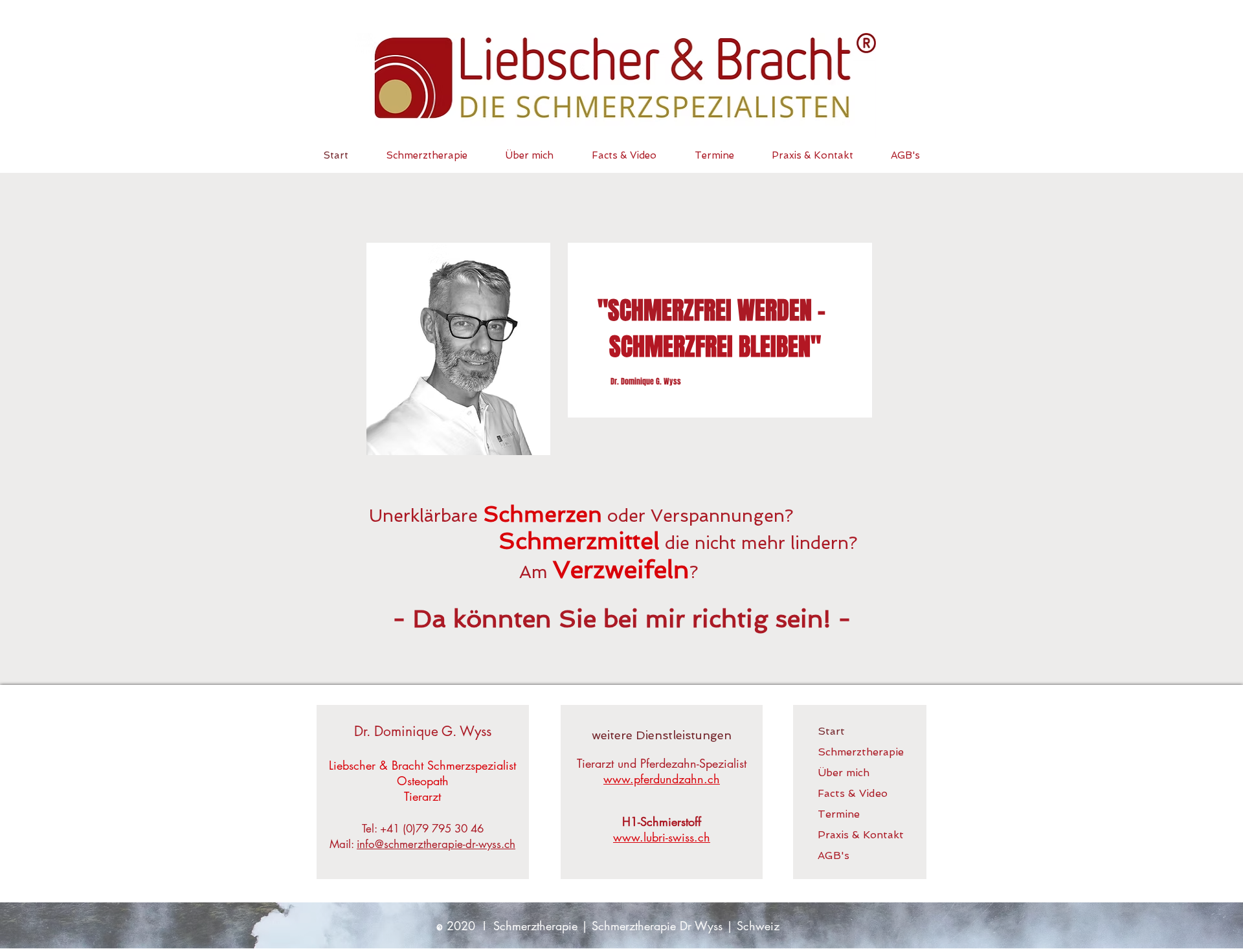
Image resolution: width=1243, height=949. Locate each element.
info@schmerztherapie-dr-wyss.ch (436, 844)
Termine (839, 814)
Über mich (843, 772)
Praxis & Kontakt (860, 835)
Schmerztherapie (860, 752)
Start (831, 731)
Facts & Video (853, 793)
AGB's (833, 855)
